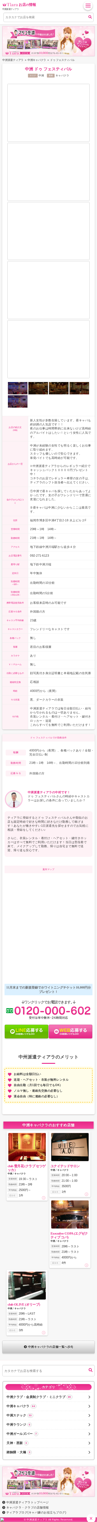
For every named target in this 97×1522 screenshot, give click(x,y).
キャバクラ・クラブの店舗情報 (27, 1507)
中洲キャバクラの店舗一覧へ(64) (50, 1347)
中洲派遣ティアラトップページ (27, 1502)
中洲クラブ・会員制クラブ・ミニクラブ (39, 1397)
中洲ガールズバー (22, 1433)
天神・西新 (17, 1443)
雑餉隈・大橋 (18, 1452)
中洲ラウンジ (18, 1424)
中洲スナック (19, 1415)
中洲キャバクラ (21, 1406)
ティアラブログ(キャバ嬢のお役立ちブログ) (36, 1512)
